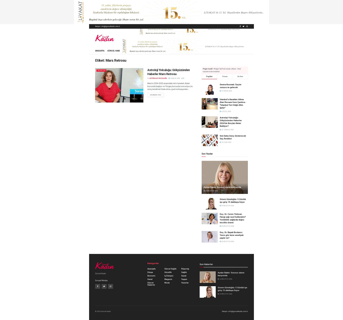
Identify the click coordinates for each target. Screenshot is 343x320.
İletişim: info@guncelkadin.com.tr (107, 26)
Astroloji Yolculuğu (158, 78)
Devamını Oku (155, 95)
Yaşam (184, 279)
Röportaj (185, 269)
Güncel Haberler (116, 51)
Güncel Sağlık (170, 269)
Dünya (150, 272)
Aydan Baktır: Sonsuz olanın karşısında (222, 187)
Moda (167, 283)
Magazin (168, 279)
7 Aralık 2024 (175, 78)
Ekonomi (151, 276)
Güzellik (168, 272)
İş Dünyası (168, 276)
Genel (149, 279)
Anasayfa (99, 51)
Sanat (183, 276)
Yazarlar (101, 70)
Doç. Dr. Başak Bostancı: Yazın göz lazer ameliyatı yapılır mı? (232, 235)
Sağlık (184, 272)
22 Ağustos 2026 (211, 191)
